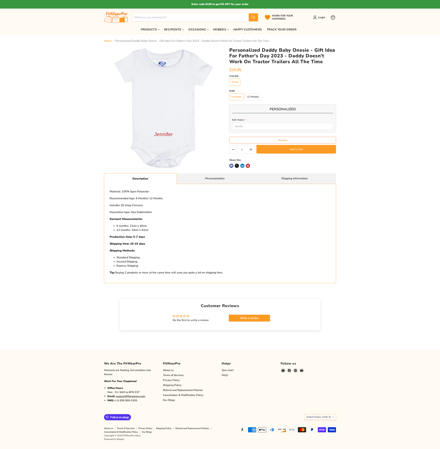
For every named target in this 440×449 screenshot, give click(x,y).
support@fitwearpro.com (130, 396)
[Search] (253, 17)
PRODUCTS (149, 29)
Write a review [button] (249, 318)
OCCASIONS (197, 29)
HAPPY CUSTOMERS (247, 29)
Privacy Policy (171, 380)
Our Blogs (169, 400)
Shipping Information (294, 178)
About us (168, 370)
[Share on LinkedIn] (242, 166)
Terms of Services (173, 375)
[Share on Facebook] (231, 166)
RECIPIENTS (173, 29)
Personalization (215, 178)
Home (108, 40)
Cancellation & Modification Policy (183, 395)
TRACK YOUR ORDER (282, 29)
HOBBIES (220, 29)
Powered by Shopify (114, 439)
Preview (282, 140)
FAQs (225, 375)
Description (140, 179)
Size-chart (228, 370)
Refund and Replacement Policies (183, 390)
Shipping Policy (172, 385)
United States (318, 417)
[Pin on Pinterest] (248, 166)
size (232, 91)
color (234, 76)
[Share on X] (237, 166)
